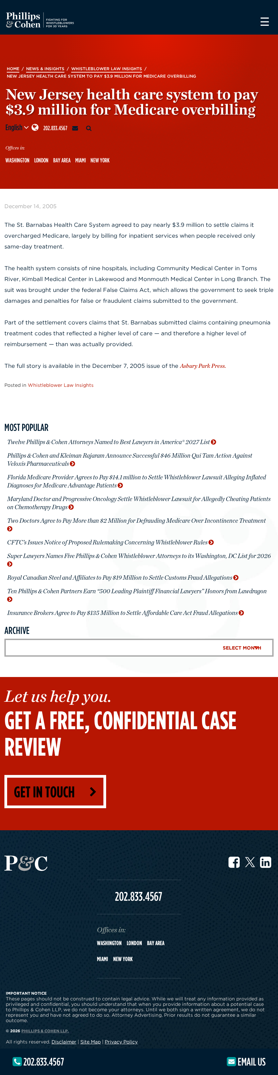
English (14, 127)
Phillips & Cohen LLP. (45, 1031)
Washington (17, 160)
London (41, 160)
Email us (250, 1061)
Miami (80, 160)
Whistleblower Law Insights (61, 384)
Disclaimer (64, 1041)
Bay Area (62, 160)
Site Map (90, 1041)
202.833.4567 (55, 128)
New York (100, 160)
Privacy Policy (121, 1041)
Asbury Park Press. (203, 366)
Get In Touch (44, 791)
